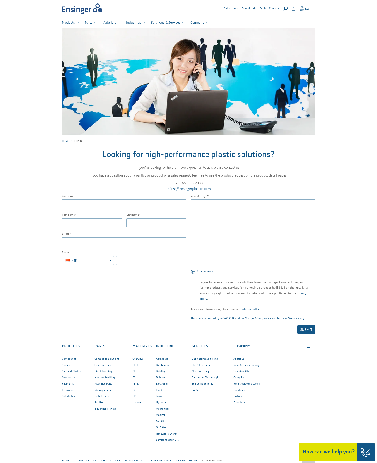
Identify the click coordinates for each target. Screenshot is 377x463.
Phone (65, 252)
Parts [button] (88, 22)
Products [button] (68, 22)
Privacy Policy (262, 318)
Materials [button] (109, 22)
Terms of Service (287, 318)
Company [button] (197, 22)
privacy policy (250, 309)
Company (67, 196)
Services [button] (200, 346)
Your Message (199, 196)
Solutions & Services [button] (165, 22)
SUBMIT (306, 329)
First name (68, 214)
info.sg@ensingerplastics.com (188, 188)
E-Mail (65, 233)
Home (65, 141)
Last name (132, 214)
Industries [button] (133, 22)
